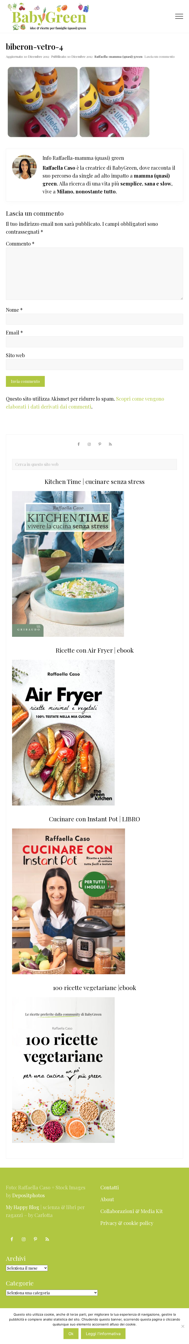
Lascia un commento (159, 56)
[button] (179, 16)
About (107, 1199)
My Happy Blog (22, 1207)
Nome (14, 309)
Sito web (15, 355)
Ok (71, 1333)
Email (14, 332)
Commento (20, 243)
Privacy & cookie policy (126, 1223)
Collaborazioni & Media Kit (131, 1211)
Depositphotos (28, 1195)
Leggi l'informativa (103, 1333)
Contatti (109, 1187)
